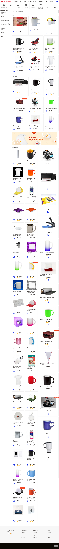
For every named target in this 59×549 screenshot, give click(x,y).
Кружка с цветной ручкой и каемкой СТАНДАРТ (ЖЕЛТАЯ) (31, 272)
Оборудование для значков (5, 21)
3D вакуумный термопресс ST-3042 (19, 108)
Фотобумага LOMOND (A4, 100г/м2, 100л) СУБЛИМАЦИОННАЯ (31, 367)
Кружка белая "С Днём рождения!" (35, 27)
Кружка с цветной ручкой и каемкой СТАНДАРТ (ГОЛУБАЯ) (31, 348)
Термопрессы (33, 7)
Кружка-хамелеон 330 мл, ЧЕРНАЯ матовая (47, 386)
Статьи (48, 537)
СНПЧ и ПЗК (35, 532)
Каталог (48, 530)
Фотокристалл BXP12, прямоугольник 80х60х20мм (17, 516)
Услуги (48, 7)
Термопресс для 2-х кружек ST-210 (35, 108)
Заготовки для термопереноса (40, 8)
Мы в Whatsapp (23, 537)
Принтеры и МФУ (4, 7)
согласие (19, 543)
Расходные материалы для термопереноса (5, 28)
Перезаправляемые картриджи (5, 23)
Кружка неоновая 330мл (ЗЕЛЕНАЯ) (51, 108)
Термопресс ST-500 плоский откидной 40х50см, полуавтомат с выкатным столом (19, 67)
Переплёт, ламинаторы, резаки (5, 24)
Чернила (18, 7)
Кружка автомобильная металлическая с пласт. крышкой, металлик (17, 251)
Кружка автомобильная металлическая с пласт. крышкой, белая (51, 90)
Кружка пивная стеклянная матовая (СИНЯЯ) (47, 252)
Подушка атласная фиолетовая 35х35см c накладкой (30, 253)
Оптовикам (30, 1)
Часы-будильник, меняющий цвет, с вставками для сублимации (18, 328)
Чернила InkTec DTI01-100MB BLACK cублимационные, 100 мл (31, 197)
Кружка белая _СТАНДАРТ (17, 291)
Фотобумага (26, 7)
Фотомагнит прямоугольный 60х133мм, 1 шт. (18, 461)
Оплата (21, 1)
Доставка (25, 1)
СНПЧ (11, 7)
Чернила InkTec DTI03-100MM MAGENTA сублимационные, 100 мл (31, 441)
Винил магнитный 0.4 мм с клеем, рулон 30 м (47, 297)
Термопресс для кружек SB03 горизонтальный (48, 408)
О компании (16, 1)
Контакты (34, 1)
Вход (57, 1)
